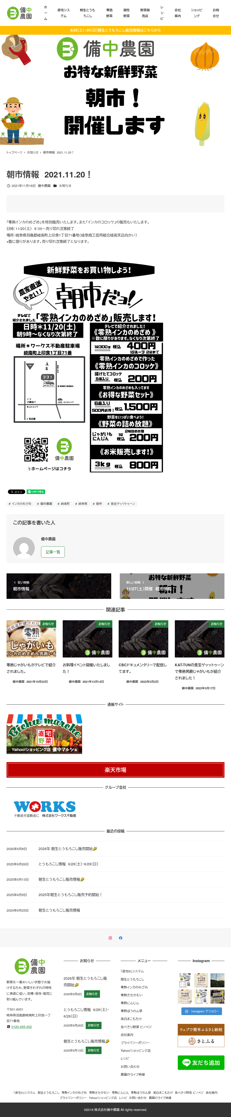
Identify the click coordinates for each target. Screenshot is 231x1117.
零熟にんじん (130, 1003)
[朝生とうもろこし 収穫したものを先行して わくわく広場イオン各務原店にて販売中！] (217, 997)
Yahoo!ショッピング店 (136, 1050)
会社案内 (127, 1034)
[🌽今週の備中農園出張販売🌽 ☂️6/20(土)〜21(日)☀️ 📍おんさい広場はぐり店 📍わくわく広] (201, 980)
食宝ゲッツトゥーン (122, 503)
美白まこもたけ (131, 1018)
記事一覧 (53, 551)
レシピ (125, 1058)
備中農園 (45, 503)
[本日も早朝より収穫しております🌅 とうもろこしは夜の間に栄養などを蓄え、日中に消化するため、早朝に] (217, 980)
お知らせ (65, 185)
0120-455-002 (22, 1026)
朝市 (98, 503)
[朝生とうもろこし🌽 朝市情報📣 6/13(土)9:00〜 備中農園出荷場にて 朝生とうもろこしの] (201, 997)
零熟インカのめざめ (134, 987)
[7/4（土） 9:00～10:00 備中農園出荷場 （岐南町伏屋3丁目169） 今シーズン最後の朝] (185, 980)
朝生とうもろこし (132, 979)
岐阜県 (82, 503)
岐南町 (65, 503)
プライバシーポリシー (135, 1042)
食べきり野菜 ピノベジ (136, 1027)
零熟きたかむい (132, 995)
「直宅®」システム (132, 971)
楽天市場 (115, 770)
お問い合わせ (130, 1066)
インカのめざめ (21, 503)
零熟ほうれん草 (131, 1011)
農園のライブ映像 (133, 1074)
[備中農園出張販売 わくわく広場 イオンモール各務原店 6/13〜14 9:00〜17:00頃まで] (185, 997)
